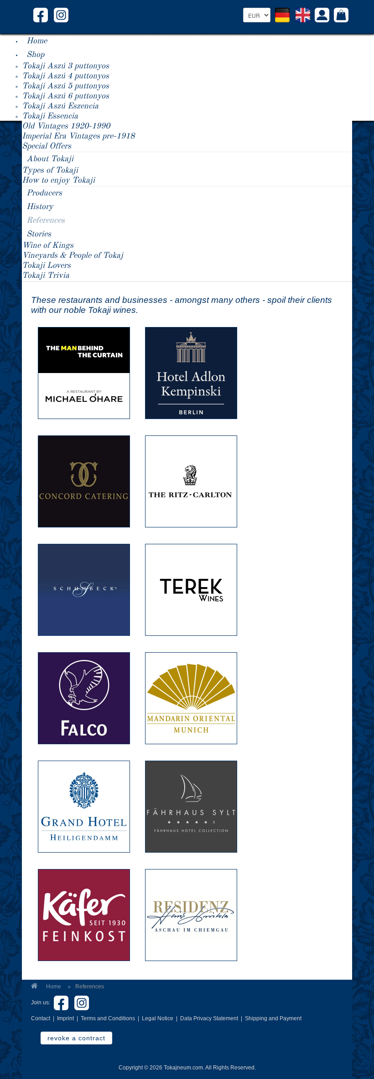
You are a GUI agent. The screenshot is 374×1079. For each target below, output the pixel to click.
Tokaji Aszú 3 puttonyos (65, 66)
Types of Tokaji (50, 170)
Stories (38, 234)
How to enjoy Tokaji (58, 180)
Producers (44, 193)
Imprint (65, 1018)
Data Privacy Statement (209, 1018)
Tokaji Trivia (45, 275)
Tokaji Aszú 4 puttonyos (65, 76)
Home (36, 41)
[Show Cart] (341, 16)
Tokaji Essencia (50, 116)
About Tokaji (49, 159)
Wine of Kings (47, 245)
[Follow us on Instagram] (61, 14)
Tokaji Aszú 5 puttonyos (65, 86)
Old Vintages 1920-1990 (66, 126)
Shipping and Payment (273, 1018)
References (45, 220)
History (39, 207)
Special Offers (46, 146)
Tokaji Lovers (46, 265)
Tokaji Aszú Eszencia (60, 106)
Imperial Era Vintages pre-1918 (78, 136)
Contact (40, 1018)
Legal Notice (157, 1018)
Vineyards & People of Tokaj (72, 255)
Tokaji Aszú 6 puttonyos (65, 96)
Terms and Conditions (108, 1018)
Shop (35, 55)
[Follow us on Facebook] (40, 14)
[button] (322, 16)
